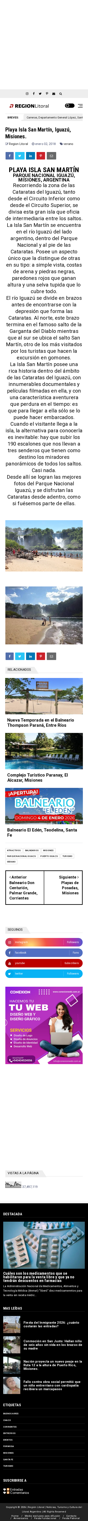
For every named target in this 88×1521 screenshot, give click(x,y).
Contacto (71, 1516)
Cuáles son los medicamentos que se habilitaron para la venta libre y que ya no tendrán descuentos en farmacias (39, 1277)
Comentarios (19, 1493)
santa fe (8, 1459)
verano (68, 144)
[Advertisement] (44, 44)
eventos (8, 1440)
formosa (8, 1446)
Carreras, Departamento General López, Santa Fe (38, 117)
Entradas (16, 1489)
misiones (48, 850)
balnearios (32, 850)
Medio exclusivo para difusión (42, 1516)
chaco (7, 1420)
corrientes (10, 1427)
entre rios (9, 1433)
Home (15, 1516)
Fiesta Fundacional (45, 1518)
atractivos (14, 850)
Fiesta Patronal (71, 1518)
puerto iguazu (49, 856)
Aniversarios (21, 1518)
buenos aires (11, 1413)
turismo (67, 856)
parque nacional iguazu (21, 856)
